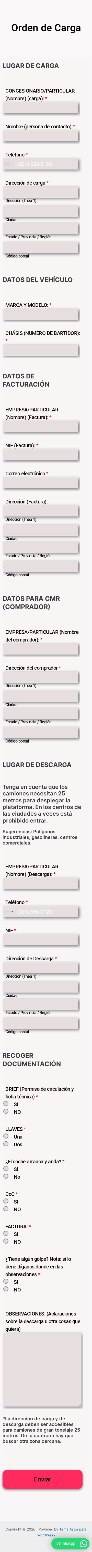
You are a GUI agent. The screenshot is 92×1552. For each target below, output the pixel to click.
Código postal (17, 256)
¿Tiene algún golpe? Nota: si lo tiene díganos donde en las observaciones (38, 1266)
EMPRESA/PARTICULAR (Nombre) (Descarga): (31, 870)
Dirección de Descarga (31, 958)
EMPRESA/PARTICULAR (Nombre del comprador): (41, 636)
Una (18, 1137)
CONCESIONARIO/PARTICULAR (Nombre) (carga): (40, 95)
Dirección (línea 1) (21, 200)
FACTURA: (18, 1226)
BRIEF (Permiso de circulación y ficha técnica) (39, 1093)
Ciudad (11, 219)
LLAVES (15, 1129)
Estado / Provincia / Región (28, 236)
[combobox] (9, 164)
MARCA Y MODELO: (28, 305)
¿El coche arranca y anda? (35, 1162)
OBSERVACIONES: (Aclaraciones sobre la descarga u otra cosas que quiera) (42, 1321)
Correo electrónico (26, 473)
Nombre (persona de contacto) (40, 126)
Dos (18, 1144)
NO (17, 1112)
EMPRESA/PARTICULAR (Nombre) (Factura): (31, 413)
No (17, 1177)
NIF (10, 930)
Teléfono (16, 155)
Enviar (42, 1479)
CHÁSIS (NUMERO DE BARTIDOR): (42, 337)
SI (16, 1104)
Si (16, 1169)
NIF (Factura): (21, 445)
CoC (11, 1194)
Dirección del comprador (33, 668)
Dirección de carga (27, 183)
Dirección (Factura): (26, 502)
